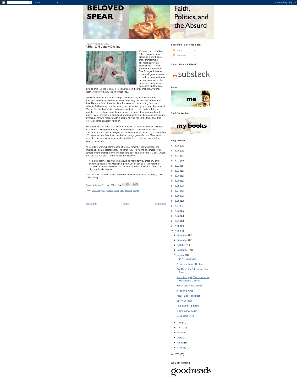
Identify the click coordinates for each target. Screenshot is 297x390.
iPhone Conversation (187, 311)
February (182, 347)
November (182, 240)
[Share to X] (130, 184)
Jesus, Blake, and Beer (188, 296)
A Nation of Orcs (185, 291)
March (180, 342)
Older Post (160, 203)
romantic (128, 191)
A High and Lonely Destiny (190, 264)
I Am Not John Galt (186, 259)
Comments (181, 55)
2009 (177, 231)
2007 (177, 354)
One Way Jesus (184, 300)
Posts (178, 50)
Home (126, 203)
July (179, 322)
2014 (177, 206)
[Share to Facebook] (134, 184)
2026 (177, 145)
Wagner (136, 191)
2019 (177, 180)
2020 (177, 175)
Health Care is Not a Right (189, 285)
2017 (177, 191)
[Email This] (124, 184)
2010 (177, 226)
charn (116, 191)
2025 (177, 150)
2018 (177, 186)
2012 (177, 216)
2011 (177, 221)
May (179, 332)
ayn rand (109, 191)
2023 (177, 160)
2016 (177, 196)
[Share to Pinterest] (137, 184)
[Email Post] (120, 185)
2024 (177, 155)
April (180, 337)
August (181, 255)
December (182, 235)
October (181, 245)
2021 (177, 170)
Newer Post (91, 203)
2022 (177, 166)
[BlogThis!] (127, 184)
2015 (177, 201)
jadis (122, 191)
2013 (177, 211)
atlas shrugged (98, 191)
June (180, 327)
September (183, 250)
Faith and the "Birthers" (188, 305)
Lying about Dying (185, 316)
